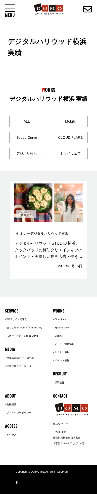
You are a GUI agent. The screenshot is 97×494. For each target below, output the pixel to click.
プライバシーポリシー (18, 412)
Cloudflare (60, 319)
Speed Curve (26, 137)
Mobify (70, 121)
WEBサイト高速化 (16, 319)
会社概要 (11, 404)
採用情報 (59, 382)
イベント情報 (61, 360)
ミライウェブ (70, 153)
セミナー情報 (61, 352)
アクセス (11, 434)
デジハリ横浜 (26, 153)
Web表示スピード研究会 (20, 358)
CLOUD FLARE (70, 137)
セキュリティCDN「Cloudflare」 (24, 327)
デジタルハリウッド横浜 (49, 233)
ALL (27, 121)
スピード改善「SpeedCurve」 (23, 335)
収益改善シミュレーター (20, 366)
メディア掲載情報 (64, 344)
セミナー (23, 233)
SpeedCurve (61, 327)
